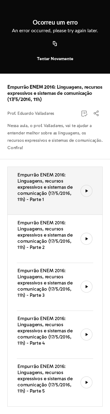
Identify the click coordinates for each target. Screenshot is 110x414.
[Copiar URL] (55, 44)
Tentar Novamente (55, 58)
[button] (96, 113)
